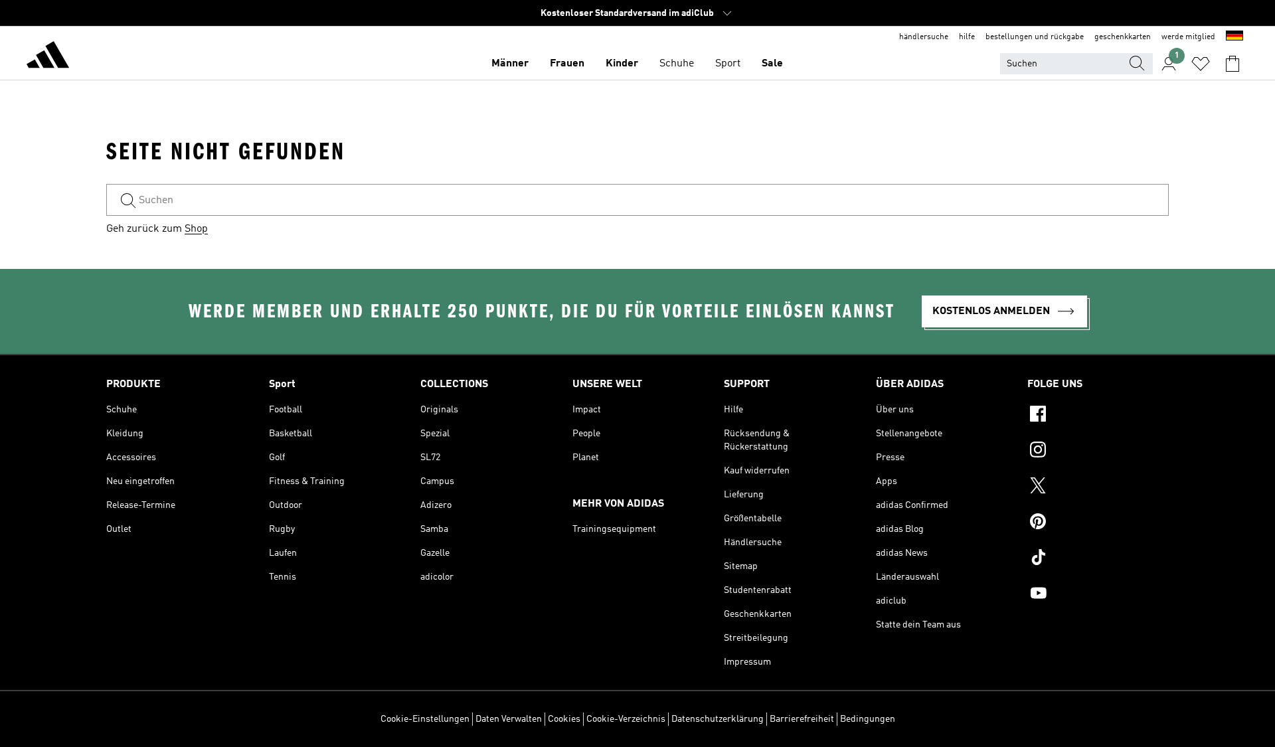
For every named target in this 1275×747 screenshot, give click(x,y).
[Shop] (48, 57)
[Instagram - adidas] (1098, 451)
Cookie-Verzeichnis (625, 719)
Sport (727, 63)
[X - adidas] (1098, 487)
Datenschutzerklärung (717, 719)
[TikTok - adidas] (1098, 559)
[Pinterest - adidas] (1098, 523)
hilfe (967, 37)
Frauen (567, 63)
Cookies (564, 719)
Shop (196, 229)
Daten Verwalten (508, 719)
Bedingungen (867, 719)
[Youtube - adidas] (1098, 595)
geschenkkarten (1122, 37)
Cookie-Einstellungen (425, 719)
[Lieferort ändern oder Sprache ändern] (1234, 37)
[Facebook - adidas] (1098, 416)
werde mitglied (1188, 37)
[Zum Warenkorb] (1232, 64)
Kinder (622, 63)
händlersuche (923, 37)
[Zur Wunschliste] (1201, 64)
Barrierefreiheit (802, 719)
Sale (772, 63)
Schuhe (676, 63)
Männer (510, 63)
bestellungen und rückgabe (1034, 37)
